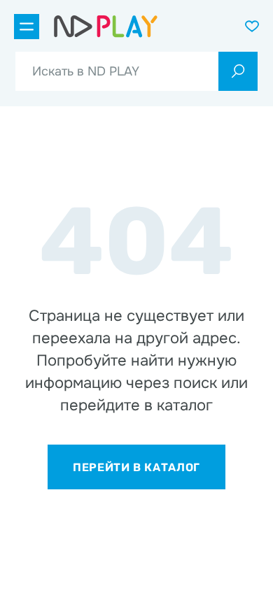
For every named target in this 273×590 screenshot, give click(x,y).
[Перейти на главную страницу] (105, 26)
